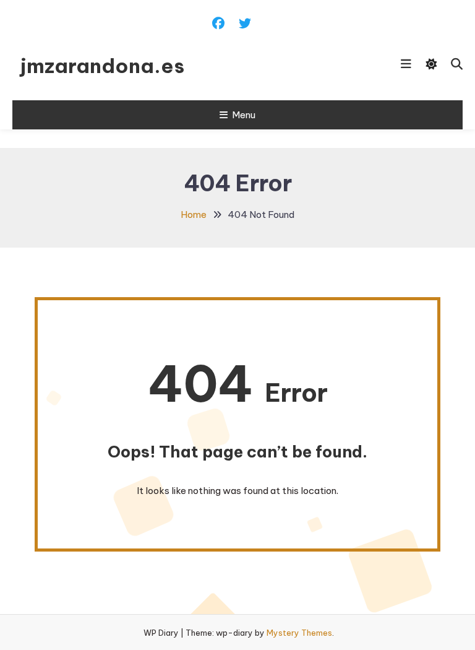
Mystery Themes (299, 633)
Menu (243, 115)
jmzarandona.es (102, 65)
